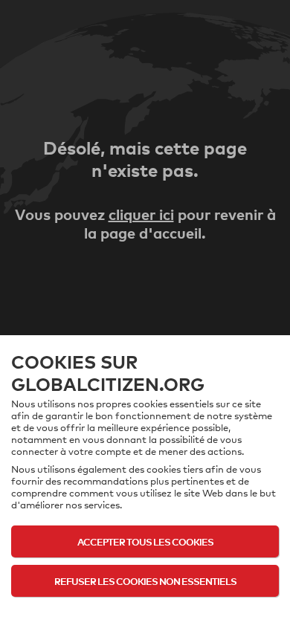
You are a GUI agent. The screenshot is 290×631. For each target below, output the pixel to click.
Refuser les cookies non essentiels (145, 581)
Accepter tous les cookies (145, 541)
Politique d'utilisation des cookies (145, 610)
